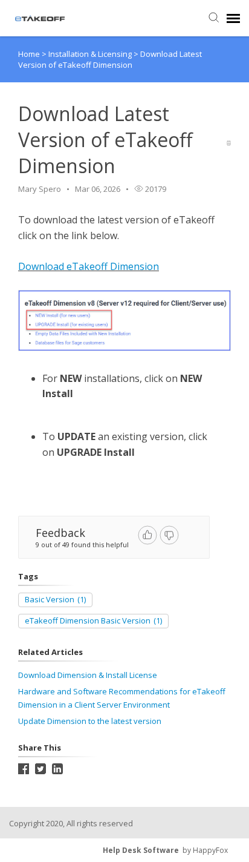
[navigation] (233, 18)
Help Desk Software (141, 850)
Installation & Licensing (91, 53)
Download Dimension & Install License (87, 675)
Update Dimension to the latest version (89, 721)
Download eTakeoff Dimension (88, 266)
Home (29, 53)
